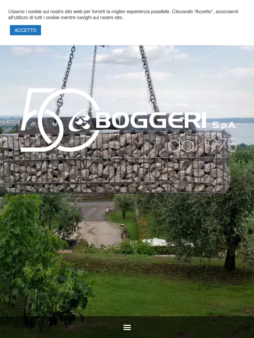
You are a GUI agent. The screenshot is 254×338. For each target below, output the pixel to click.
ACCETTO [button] (25, 30)
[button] (127, 327)
